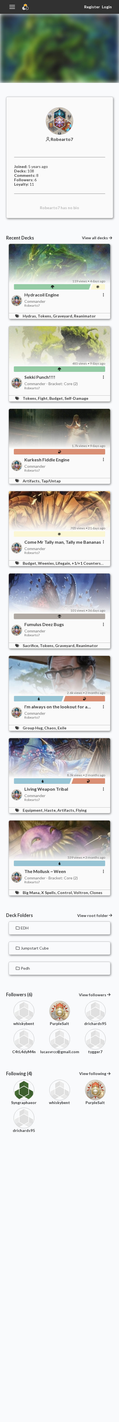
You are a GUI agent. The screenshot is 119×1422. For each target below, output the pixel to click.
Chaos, (51, 728)
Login (107, 6)
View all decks (95, 238)
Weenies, (47, 563)
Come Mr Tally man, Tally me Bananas (62, 542)
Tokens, (45, 316)
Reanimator (85, 316)
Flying (81, 810)
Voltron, (82, 892)
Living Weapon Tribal (46, 789)
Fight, (43, 398)
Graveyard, (63, 316)
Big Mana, (32, 892)
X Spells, (49, 892)
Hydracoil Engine (41, 294)
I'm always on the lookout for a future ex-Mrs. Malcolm (55, 706)
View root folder (92, 915)
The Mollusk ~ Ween (45, 871)
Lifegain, (64, 563)
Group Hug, (33, 728)
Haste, (50, 810)
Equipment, (33, 810)
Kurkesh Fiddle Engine (46, 459)
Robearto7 (62, 139)
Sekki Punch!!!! (39, 377)
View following (92, 1073)
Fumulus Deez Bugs (44, 624)
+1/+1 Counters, (87, 563)
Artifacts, (32, 481)
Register (91, 6)
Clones (96, 892)
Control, (65, 892)
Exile (62, 728)
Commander (34, 301)
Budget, (56, 398)
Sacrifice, (31, 645)
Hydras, (30, 316)
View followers (92, 994)
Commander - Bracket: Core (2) (51, 383)
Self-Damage (76, 398)
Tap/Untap (51, 481)
